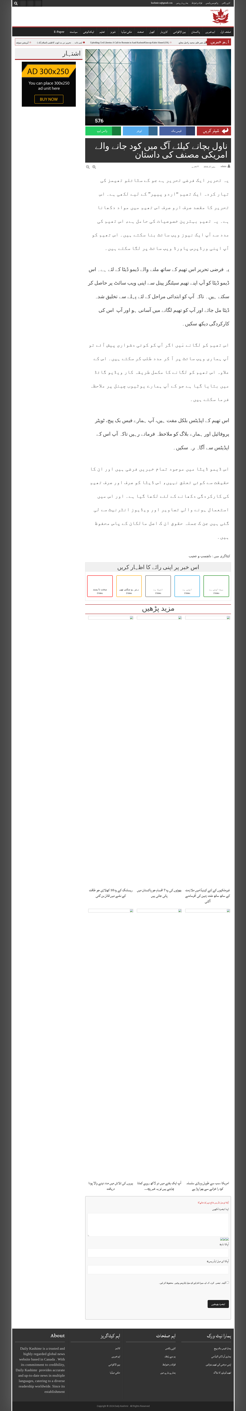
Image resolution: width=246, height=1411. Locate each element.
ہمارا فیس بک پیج (222, 1348)
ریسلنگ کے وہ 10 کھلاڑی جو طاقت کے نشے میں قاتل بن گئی (111, 893)
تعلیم (102, 32)
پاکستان (195, 32)
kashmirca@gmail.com (162, 3)
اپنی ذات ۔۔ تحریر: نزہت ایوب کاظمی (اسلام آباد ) (72, 42)
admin (223, 166)
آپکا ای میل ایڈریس (218, 1261)
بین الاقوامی (179, 32)
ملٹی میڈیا (126, 32)
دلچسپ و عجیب (200, 556)
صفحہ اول (226, 32)
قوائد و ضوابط (197, 3)
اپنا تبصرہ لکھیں (220, 1209)
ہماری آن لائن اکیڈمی (221, 1356)
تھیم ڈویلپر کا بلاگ (222, 1372)
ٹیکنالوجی (88, 32)
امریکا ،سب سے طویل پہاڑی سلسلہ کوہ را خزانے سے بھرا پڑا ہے (207, 1186)
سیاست (74, 32)
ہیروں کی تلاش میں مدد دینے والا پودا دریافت (110, 1186)
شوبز (113, 32)
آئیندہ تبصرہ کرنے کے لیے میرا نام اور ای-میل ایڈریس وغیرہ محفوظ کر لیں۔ (192, 1283)
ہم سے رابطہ (170, 1356)
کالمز (117, 1348)
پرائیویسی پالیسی (212, 3)
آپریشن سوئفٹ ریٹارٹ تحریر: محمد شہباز (23, 42)
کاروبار (164, 32)
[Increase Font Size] (94, 167)
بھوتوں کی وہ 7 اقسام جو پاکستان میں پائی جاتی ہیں (159, 893)
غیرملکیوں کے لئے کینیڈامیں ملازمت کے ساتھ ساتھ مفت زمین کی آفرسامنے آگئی (207, 896)
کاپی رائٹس (226, 3)
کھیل (152, 32)
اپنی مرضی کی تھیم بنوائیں (218, 1364)
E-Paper (59, 32)
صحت (140, 32)
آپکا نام (224, 1244)
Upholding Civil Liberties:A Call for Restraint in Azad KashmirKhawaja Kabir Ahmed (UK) (142, 42)
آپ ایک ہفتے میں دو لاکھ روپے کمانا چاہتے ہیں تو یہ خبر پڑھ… (159, 1186)
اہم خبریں (210, 32)
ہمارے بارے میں (182, 3)
